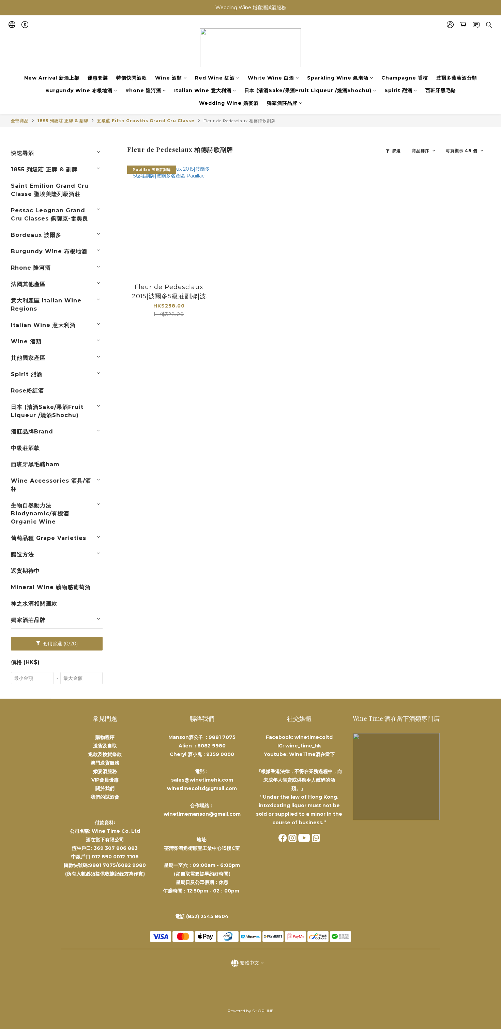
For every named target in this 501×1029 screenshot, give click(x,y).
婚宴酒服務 (105, 771)
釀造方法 (22, 554)
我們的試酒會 (105, 797)
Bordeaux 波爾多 (36, 235)
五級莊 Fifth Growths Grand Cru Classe (146, 120)
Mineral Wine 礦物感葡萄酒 (51, 587)
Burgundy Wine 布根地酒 (78, 90)
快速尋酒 (22, 153)
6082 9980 (211, 746)
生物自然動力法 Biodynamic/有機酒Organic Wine (40, 513)
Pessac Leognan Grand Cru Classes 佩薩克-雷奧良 (49, 214)
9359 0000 (220, 754)
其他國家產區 (28, 358)
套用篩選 (60, 644)
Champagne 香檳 (404, 78)
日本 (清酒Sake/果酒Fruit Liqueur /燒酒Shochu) (307, 90)
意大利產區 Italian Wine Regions (46, 304)
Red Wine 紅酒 (215, 78)
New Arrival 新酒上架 (51, 78)
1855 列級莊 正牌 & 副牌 (62, 120)
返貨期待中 (25, 571)
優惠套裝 (98, 78)
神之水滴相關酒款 (34, 603)
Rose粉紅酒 (27, 390)
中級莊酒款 (25, 448)
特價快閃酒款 (131, 78)
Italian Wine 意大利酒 (202, 90)
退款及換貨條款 (105, 754)
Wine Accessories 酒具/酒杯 (51, 484)
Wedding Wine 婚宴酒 (229, 103)
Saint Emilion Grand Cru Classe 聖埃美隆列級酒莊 (50, 190)
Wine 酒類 (168, 78)
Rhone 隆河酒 (143, 90)
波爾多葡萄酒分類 (456, 78)
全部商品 (20, 120)
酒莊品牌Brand (32, 431)
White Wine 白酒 (271, 78)
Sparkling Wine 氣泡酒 (337, 78)
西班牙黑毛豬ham (35, 464)
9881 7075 (222, 737)
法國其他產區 (28, 284)
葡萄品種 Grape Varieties (48, 538)
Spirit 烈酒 (398, 90)
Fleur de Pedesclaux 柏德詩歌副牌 (239, 120)
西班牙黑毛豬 (440, 90)
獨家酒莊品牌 (282, 103)
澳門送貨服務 (105, 763)
